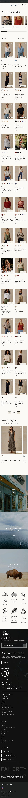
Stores (3, 737)
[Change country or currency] (3, 788)
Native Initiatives (5, 731)
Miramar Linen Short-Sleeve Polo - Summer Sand (20, 281)
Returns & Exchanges (9, 755)
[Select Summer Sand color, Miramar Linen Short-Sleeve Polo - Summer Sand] (5, 215)
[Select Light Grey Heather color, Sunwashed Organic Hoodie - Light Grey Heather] (2, 152)
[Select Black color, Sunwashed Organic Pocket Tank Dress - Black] (2, 90)
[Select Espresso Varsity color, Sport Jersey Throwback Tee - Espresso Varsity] (7, 368)
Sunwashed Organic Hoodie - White (6, 311)
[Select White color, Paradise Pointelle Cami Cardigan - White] (5, 246)
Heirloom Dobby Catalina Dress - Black (6, 402)
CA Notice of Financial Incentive (6, 712)
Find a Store (6, 751)
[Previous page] (9, 412)
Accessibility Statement (6, 707)
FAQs (2, 700)
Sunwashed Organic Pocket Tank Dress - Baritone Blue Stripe (19, 96)
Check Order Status (8, 759)
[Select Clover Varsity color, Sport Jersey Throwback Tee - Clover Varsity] (5, 368)
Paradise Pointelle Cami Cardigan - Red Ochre (20, 341)
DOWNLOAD (6, 662)
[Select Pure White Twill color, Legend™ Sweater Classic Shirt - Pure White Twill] (9, 336)
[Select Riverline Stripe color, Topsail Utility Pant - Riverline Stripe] (16, 184)
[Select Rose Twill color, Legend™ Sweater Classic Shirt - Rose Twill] (5, 336)
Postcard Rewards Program (8, 727)
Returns (3, 704)
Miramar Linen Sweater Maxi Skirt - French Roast (20, 372)
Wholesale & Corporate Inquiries (7, 741)
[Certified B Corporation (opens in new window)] (13, 673)
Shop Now (14, 571)
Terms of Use (4, 709)
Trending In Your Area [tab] (13, 423)
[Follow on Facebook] (7, 784)
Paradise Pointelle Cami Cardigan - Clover (7, 251)
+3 (11, 367)
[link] (6, 22)
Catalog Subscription (6, 706)
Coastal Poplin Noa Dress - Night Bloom (10, 460)
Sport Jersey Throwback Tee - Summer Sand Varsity (7, 372)
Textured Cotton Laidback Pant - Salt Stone (19, 403)
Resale (4, 729)
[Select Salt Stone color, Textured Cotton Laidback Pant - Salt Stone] (16, 397)
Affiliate (3, 735)
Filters (3, 38)
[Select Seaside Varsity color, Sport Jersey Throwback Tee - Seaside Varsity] (9, 368)
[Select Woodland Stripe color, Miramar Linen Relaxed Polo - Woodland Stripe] (16, 246)
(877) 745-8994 (9, 684)
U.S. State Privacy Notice (6, 793)
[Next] (27, 1)
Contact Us (4, 696)
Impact (3, 725)
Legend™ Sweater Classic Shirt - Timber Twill (6, 342)
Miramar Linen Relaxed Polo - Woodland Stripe (20, 249)
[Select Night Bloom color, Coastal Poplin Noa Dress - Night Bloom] (2, 456)
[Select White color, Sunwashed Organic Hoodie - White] (7, 152)
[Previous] (0, 1)
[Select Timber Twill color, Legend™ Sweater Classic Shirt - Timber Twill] (2, 336)
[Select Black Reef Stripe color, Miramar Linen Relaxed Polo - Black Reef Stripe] (18, 246)
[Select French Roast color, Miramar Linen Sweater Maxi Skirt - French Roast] (16, 368)
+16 (25, 121)
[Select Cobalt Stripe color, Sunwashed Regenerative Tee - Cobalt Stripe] (23, 121)
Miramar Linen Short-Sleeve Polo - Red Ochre (7, 219)
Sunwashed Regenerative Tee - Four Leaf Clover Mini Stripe (7, 189)
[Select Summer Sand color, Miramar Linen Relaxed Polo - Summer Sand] (20, 246)
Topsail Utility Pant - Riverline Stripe (19, 188)
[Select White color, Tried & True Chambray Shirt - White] (2, 60)
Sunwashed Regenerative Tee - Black (19, 127)
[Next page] (18, 412)
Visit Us (14, 496)
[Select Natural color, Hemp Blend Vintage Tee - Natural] (7, 121)
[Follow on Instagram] (11, 784)
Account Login (4, 698)
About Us (3, 723)
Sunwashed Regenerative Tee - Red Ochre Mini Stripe (20, 220)
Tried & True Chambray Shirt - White (7, 65)
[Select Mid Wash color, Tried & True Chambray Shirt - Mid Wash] (16, 60)
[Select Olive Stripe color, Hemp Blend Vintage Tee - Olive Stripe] (2, 121)
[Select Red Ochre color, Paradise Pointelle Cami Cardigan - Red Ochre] (7, 246)
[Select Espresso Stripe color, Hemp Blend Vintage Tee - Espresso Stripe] (5, 121)
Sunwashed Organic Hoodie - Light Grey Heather (6, 158)
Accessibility (3, 791)
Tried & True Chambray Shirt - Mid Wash (20, 65)
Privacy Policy (14, 791)
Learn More (14, 535)
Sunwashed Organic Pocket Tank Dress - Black (6, 96)
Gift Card (3, 702)
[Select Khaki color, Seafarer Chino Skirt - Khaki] (16, 307)
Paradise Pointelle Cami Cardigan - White (7, 280)
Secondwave (23, 622)
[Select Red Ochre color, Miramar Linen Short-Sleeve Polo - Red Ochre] (2, 215)
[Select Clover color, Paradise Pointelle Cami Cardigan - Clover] (2, 246)
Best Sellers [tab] (4, 423)
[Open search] (23, 5)
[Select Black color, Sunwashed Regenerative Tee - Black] (16, 121)
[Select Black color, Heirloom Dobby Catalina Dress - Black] (2, 397)
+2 (11, 336)
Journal (3, 733)
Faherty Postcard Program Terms (7, 715)
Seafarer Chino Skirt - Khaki (20, 311)
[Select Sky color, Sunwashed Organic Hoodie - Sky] (5, 152)
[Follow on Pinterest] (2, 784)
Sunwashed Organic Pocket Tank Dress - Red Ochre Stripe (20, 158)
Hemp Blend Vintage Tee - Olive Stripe (6, 126)
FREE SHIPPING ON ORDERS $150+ (14, 1)
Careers (3, 738)
